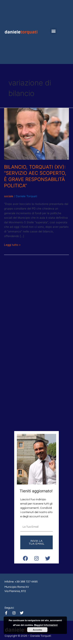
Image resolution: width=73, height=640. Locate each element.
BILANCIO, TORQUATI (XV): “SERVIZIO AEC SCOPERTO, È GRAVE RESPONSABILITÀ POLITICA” (35, 176)
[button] (53, 31)
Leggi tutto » (12, 244)
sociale (8, 196)
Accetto (37, 629)
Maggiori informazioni (46, 624)
